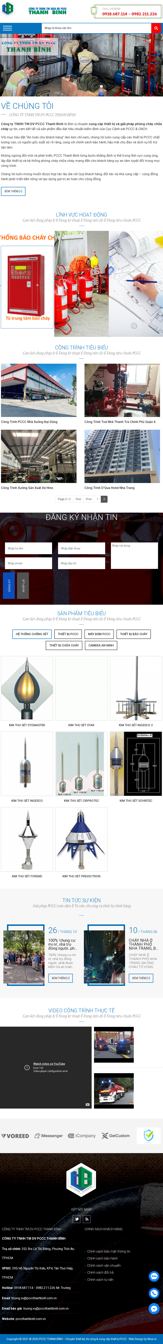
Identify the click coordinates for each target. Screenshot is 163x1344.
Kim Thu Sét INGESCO (27, 801)
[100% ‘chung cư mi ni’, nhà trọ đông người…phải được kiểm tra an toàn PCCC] (24, 956)
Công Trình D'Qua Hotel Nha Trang (109, 488)
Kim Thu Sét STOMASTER (27, 725)
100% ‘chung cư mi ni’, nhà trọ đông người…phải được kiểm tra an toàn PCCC (63, 944)
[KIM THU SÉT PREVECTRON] (81, 839)
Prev (89, 499)
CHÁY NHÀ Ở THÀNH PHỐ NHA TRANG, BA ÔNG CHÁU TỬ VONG (143, 944)
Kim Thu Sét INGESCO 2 (136, 725)
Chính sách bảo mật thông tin (108, 1251)
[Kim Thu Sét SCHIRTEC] (136, 764)
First (78, 499)
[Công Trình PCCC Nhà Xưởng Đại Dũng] (40, 390)
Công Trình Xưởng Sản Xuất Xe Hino (27, 488)
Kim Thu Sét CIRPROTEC (81, 801)
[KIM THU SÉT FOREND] (27, 839)
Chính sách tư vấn (99, 1280)
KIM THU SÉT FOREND (27, 876)
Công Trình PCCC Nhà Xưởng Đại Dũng (29, 422)
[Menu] (7, 28)
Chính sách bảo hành (102, 1258)
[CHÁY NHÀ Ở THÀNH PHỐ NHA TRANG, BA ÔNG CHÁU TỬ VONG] (104, 956)
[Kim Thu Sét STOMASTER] (27, 688)
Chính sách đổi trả (100, 1272)
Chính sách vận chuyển (103, 1265)
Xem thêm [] (13, 191)
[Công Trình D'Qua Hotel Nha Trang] (123, 456)
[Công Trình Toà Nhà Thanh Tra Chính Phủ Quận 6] (123, 390)
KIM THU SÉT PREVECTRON (81, 876)
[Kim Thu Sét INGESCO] (27, 764)
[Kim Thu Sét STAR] (81, 688)
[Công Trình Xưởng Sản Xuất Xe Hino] (40, 456)
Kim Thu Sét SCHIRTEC (136, 801)
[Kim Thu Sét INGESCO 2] (136, 688)
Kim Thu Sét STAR (81, 725)
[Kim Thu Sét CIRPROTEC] (81, 764)
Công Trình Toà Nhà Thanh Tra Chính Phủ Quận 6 (119, 422)
